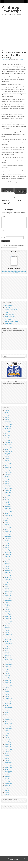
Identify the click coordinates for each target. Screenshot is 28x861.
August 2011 (7, 730)
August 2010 (8, 751)
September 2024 (8, 451)
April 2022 (7, 502)
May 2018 (7, 586)
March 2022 (7, 504)
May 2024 (7, 458)
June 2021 (7, 520)
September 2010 (8, 749)
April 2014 (7, 673)
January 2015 (8, 657)
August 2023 (8, 474)
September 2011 (8, 728)
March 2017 (7, 611)
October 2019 (8, 556)
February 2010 (8, 762)
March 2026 (7, 419)
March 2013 (7, 696)
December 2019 (8, 552)
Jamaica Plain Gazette (10, 316)
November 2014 (8, 661)
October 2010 (8, 748)
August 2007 (8, 787)
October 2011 (8, 726)
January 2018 (8, 593)
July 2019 (7, 561)
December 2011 (8, 723)
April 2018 (7, 588)
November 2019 (8, 554)
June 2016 (7, 627)
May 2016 (7, 629)
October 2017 (8, 598)
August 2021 (8, 517)
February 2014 (8, 677)
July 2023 (7, 476)
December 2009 (8, 765)
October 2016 (8, 620)
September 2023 (8, 472)
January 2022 (8, 508)
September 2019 (8, 558)
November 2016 (8, 618)
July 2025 (7, 433)
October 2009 (8, 769)
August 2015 (8, 645)
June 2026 (7, 414)
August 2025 (8, 431)
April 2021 (7, 524)
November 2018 (8, 575)
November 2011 (8, 724)
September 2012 (8, 707)
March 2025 (7, 440)
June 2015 (7, 648)
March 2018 (7, 590)
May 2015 (7, 650)
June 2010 (7, 755)
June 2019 (7, 563)
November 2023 (8, 469)
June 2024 (7, 456)
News (2, 50)
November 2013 (8, 682)
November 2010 (8, 746)
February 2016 (8, 634)
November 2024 (8, 447)
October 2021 (8, 513)
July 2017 (7, 604)
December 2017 (8, 595)
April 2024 (7, 460)
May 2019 (7, 565)
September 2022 (8, 494)
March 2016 (7, 632)
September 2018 (8, 579)
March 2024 (7, 462)
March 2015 (7, 653)
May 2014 (7, 671)
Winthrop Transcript (11, 9)
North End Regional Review (11, 321)
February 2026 (8, 421)
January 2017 (8, 614)
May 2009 (7, 778)
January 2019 (8, 572)
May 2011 (7, 735)
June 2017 (7, 605)
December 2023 (8, 467)
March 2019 (7, 568)
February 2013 (8, 698)
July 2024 (7, 454)
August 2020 (8, 538)
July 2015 (7, 646)
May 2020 (7, 543)
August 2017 (8, 602)
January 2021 (8, 529)
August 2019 (8, 559)
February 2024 (8, 463)
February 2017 (8, 613)
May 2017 (7, 607)
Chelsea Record (8, 311)
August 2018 (8, 581)
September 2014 (8, 664)
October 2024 (8, 449)
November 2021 (8, 511)
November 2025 (8, 426)
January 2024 (8, 465)
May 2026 (7, 415)
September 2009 (8, 771)
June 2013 (7, 691)
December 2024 (8, 446)
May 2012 (7, 714)
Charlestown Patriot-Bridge (11, 309)
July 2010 (7, 753)
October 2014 (8, 662)
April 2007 (7, 794)
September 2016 (8, 621)
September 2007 (8, 785)
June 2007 (7, 790)
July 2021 (7, 518)
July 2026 (7, 412)
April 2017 (7, 609)
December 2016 (8, 616)
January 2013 (8, 700)
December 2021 (8, 510)
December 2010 (8, 744)
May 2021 (7, 522)
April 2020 (7, 545)
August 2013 (8, 687)
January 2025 (8, 444)
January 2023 (8, 486)
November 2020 (8, 533)
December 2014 (8, 659)
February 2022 (8, 506)
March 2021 (7, 526)
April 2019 (7, 566)
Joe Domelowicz (6, 59)
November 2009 (8, 767)
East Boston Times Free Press (12, 312)
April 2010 (7, 758)
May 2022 (7, 501)
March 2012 (7, 717)
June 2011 (7, 733)
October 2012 (8, 705)
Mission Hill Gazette (9, 319)
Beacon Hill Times (9, 305)
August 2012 (8, 709)
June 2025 (7, 435)
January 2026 (8, 423)
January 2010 (8, 764)
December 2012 (8, 701)
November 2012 (8, 703)
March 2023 (7, 483)
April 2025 (7, 439)
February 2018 (8, 591)
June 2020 (7, 542)
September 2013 (8, 685)
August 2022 (8, 495)
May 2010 (7, 757)
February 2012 (8, 719)
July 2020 (7, 540)
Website (3, 237)
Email (3, 234)
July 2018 (7, 582)
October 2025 (8, 428)
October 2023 (8, 470)
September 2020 (8, 536)
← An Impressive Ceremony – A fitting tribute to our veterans (7, 190)
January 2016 (8, 636)
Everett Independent (9, 314)
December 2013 (8, 680)
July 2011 (7, 732)
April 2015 (7, 652)
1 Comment (21, 59)
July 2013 (7, 689)
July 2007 (7, 788)
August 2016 (8, 623)
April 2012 (7, 716)
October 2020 (8, 534)
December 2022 (8, 488)
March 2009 (7, 781)
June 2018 (7, 584)
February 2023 (8, 485)
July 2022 (7, 497)
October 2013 (8, 684)
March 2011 (7, 739)
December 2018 (8, 574)
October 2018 (8, 577)
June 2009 (7, 776)
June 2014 (7, 669)
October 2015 (8, 641)
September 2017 (8, 600)
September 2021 (8, 515)
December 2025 (8, 424)
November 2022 (8, 490)
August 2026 (8, 410)
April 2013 (7, 694)
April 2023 (7, 481)
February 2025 (8, 442)
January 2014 (8, 678)
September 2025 (8, 430)
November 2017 (8, 597)
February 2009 (8, 783)
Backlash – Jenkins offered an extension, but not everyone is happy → (21, 190)
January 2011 (8, 742)
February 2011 (8, 741)
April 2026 (7, 417)
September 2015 (8, 643)
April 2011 (7, 737)
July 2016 (7, 625)
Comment (4, 216)
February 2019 (8, 570)
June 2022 (7, 499)
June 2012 (7, 712)
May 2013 (7, 693)
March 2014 (7, 675)
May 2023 (7, 479)
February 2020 (8, 549)
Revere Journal (8, 323)
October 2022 (8, 492)
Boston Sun (7, 307)
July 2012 (7, 710)
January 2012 (8, 721)
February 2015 (8, 655)
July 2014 (7, 668)
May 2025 (7, 437)
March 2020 (7, 547)
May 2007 (7, 792)
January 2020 (8, 550)
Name (3, 230)
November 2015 (8, 639)
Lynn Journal (8, 318)
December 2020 (8, 531)
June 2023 (7, 478)
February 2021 (8, 527)
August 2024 (8, 453)
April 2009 (7, 780)
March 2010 (7, 760)
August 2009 (8, 772)
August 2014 (8, 666)
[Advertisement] (14, 34)
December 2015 (8, 637)
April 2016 (7, 630)
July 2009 (7, 774)
